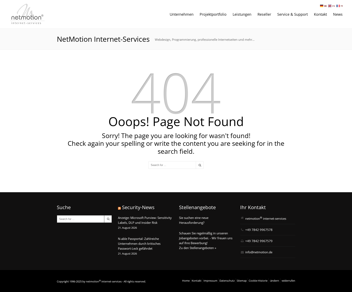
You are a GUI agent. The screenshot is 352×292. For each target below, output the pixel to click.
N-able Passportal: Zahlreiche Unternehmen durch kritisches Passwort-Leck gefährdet (139, 243)
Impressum (210, 280)
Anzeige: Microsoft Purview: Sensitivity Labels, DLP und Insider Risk (145, 220)
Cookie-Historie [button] (258, 280)
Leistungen (242, 14)
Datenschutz (227, 280)
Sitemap (242, 280)
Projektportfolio (213, 14)
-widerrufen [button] (288, 280)
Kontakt (320, 14)
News (338, 14)
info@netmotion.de (258, 252)
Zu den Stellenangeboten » (197, 248)
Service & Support (292, 14)
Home (186, 280)
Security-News (138, 207)
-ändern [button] (274, 280)
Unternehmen (182, 14)
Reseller (264, 14)
